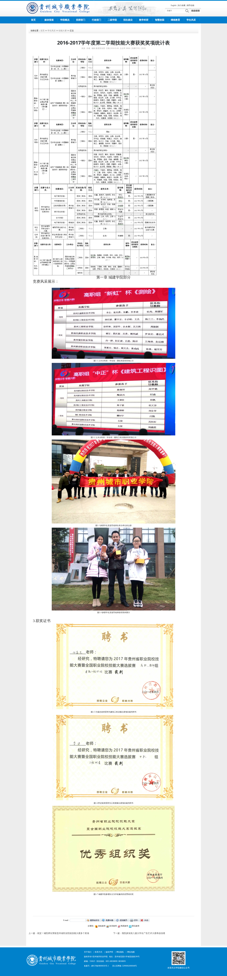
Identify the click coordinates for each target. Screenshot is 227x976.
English (173, 5)
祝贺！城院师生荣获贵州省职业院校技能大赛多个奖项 (63, 933)
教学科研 (143, 20)
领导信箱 (190, 5)
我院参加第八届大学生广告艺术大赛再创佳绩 (143, 933)
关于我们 (87, 952)
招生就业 (128, 20)
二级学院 (112, 20)
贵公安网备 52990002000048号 (124, 966)
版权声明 (109, 952)
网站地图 (131, 952)
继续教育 (175, 20)
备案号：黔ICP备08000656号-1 (96, 966)
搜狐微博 (101, 926)
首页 (33, 20)
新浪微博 (113, 926)
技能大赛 (63, 30)
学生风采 (191, 20)
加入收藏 (181, 5)
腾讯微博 (135, 926)
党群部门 (80, 20)
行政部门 (96, 20)
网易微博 (124, 926)
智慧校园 (159, 20)
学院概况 (64, 20)
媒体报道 (49, 20)
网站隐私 (120, 952)
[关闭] (143, 48)
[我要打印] (135, 48)
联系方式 (98, 952)
